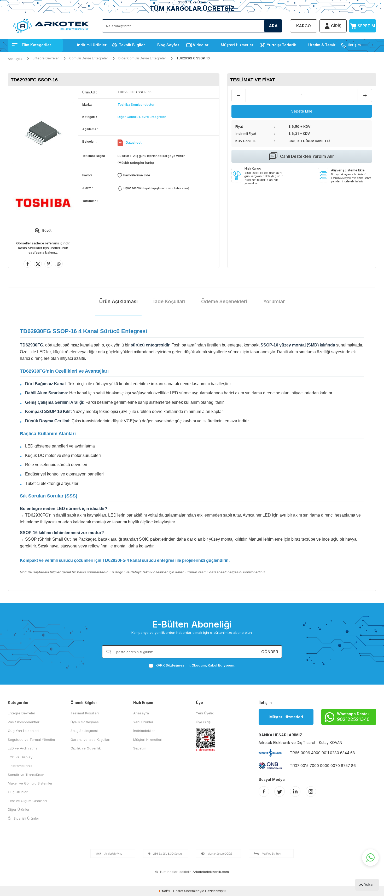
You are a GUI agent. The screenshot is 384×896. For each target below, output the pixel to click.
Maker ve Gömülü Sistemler (30, 783)
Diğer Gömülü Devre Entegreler (142, 58)
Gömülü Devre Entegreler (88, 58)
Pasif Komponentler (23, 722)
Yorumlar (274, 302)
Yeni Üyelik (205, 713)
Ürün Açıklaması (118, 302)
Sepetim (139, 748)
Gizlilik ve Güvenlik (86, 748)
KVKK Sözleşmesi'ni (172, 665)
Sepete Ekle (301, 111)
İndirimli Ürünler (92, 45)
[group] (43, 133)
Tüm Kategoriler (36, 45)
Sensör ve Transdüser (26, 774)
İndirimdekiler (144, 731)
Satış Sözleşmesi (84, 731)
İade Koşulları (169, 302)
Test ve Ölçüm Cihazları (27, 801)
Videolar (200, 45)
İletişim (354, 45)
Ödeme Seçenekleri (224, 302)
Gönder (269, 651)
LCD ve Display (20, 757)
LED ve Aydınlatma (23, 748)
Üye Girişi (203, 722)
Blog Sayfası (169, 45)
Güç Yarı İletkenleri (23, 731)
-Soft (163, 891)
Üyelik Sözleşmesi (85, 722)
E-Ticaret (176, 891)
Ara (273, 25)
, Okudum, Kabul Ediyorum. (195, 665)
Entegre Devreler (46, 58)
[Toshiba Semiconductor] (43, 202)
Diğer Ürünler (19, 809)
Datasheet (134, 142)
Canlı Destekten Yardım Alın (307, 156)
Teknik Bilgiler (132, 45)
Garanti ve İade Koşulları (90, 739)
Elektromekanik (20, 766)
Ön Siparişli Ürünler (23, 818)
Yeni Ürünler (143, 722)
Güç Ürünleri (18, 792)
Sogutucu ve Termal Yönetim (31, 739)
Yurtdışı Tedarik (281, 45)
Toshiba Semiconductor (136, 105)
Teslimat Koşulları (85, 713)
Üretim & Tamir (321, 45)
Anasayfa (15, 59)
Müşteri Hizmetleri (237, 45)
